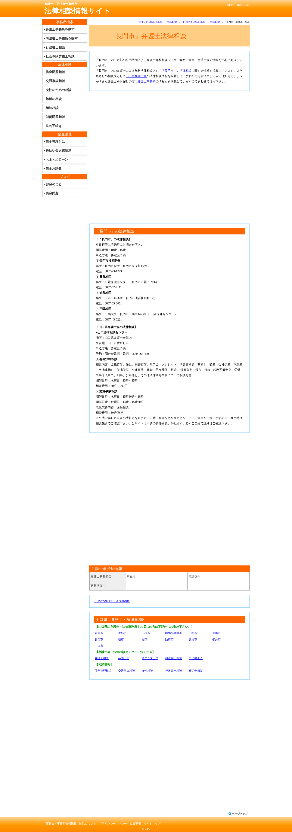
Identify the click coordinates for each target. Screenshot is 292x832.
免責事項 (135, 823)
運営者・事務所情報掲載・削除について (71, 823)
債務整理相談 (103, 670)
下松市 (146, 633)
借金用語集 (54, 168)
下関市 (193, 633)
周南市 (216, 633)
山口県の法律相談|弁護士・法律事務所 (201, 22)
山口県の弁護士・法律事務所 (112, 601)
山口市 (99, 645)
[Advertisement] (169, 125)
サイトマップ (152, 823)
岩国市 (99, 633)
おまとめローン (57, 159)
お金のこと (54, 184)
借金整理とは (55, 141)
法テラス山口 (150, 658)
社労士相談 (196, 670)
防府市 (169, 639)
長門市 (99, 639)
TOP (141, 22)
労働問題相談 (55, 117)
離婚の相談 (54, 99)
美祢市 (193, 639)
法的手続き (54, 126)
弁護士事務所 (147, 81)
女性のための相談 (58, 90)
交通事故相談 (126, 670)
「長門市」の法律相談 (177, 70)
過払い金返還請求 (58, 150)
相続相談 (52, 108)
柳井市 (216, 639)
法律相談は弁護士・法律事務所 (161, 22)
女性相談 (147, 670)
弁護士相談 (102, 658)
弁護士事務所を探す (60, 29)
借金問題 (52, 193)
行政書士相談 (173, 670)
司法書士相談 (173, 658)
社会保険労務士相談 (60, 56)
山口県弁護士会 (136, 76)
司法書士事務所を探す (62, 38)
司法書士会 (196, 658)
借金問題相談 (55, 72)
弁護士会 (123, 658)
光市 (144, 639)
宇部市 (122, 633)
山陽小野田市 (173, 633)
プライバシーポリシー (113, 823)
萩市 (121, 639)
